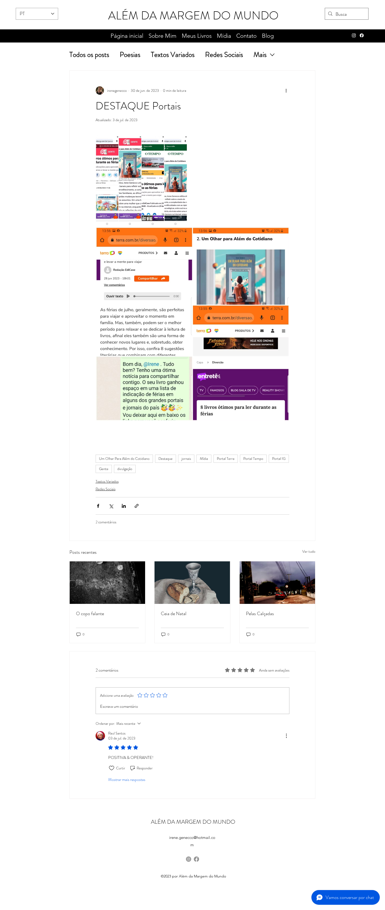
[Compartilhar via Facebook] (98, 505)
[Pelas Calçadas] (277, 582)
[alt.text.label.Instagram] (353, 35)
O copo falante (90, 613)
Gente (103, 468)
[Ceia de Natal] (192, 582)
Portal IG (278, 458)
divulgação (124, 468)
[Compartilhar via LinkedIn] (123, 505)
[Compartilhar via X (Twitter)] (110, 505)
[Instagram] (188, 859)
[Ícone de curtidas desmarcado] (111, 768)
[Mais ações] (286, 90)
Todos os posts (89, 54)
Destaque (165, 458)
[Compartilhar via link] (136, 505)
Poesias (130, 54)
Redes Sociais (224, 54)
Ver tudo (308, 551)
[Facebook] (361, 35)
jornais (186, 458)
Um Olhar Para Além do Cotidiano (124, 458)
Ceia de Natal (173, 613)
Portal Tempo (253, 458)
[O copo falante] (107, 582)
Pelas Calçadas (260, 613)
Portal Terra (225, 458)
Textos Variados (173, 54)
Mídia (204, 458)
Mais (260, 54)
